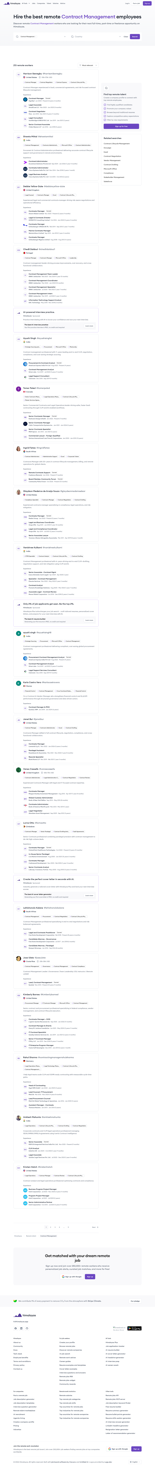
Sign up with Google (73, 1277)
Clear (126, 37)
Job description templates (23, 1403)
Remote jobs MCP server (115, 1399)
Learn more (89, 326)
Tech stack (17, 1354)
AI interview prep (112, 1361)
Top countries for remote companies (73, 1414)
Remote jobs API (112, 1395)
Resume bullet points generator (118, 1414)
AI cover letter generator (115, 1354)
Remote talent (31, 1236)
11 (69, 1227)
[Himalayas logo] (11, 3)
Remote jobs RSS (66, 1376)
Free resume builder (113, 1407)
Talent (49, 3)
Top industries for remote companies (74, 1418)
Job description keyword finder (118, 1403)
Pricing (16, 1426)
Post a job (136, 3)
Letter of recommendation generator (120, 1433)
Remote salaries (65, 1395)
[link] (18, 1235)
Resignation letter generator (117, 1429)
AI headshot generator (115, 1357)
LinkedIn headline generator (117, 1426)
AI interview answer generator (118, 1422)
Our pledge (135, 1301)
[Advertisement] (56, 55)
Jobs (33, 3)
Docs (15, 1350)
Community (18, 1346)
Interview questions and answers (72, 1373)
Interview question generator (25, 1407)
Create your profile (67, 1342)
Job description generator (23, 1399)
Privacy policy (19, 1365)
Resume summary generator (117, 1410)
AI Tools (24, 3)
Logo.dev (108, 1462)
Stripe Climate (94, 1301)
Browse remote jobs (67, 1346)
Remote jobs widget (67, 1380)
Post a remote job (20, 1395)
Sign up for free (121, 126)
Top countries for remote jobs (71, 1407)
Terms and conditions (22, 1361)
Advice (62, 3)
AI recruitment (19, 1414)
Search (135, 37)
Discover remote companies (70, 1350)
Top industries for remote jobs (71, 1410)
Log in (127, 3)
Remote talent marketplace (24, 1410)
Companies (41, 3)
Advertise (17, 1429)
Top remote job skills (67, 1403)
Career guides (65, 1361)
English (134, 1462)
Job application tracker (115, 1346)
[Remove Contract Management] (35, 36)
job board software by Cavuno (63, 1462)
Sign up (147, 3)
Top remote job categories (69, 1399)
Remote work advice (67, 1357)
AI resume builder (113, 1350)
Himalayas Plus (112, 1342)
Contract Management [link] (48, 1236)
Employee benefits (20, 1357)
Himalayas (18, 1236)
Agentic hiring (19, 1418)
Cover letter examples (68, 1369)
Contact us (17, 1369)
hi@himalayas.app (20, 1322)
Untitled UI (84, 1462)
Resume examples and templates (72, 1365)
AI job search (64, 1354)
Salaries (56, 3)
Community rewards (67, 1384)
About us (17, 1342)
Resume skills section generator (118, 1418)
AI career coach (112, 1365)
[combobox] (52, 36)
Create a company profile (23, 1422)
